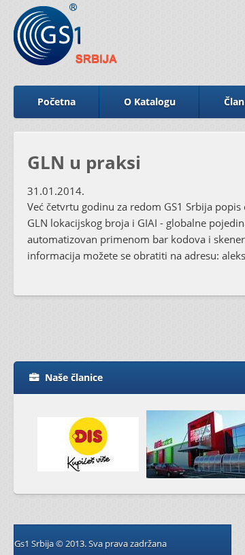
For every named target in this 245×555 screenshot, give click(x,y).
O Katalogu (150, 101)
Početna (56, 101)
